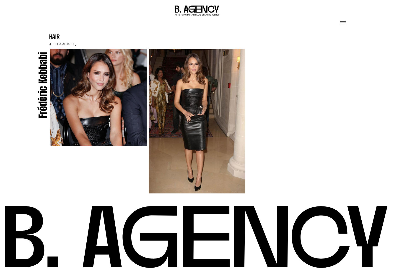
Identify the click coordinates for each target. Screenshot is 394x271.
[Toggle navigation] (343, 21)
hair (54, 37)
